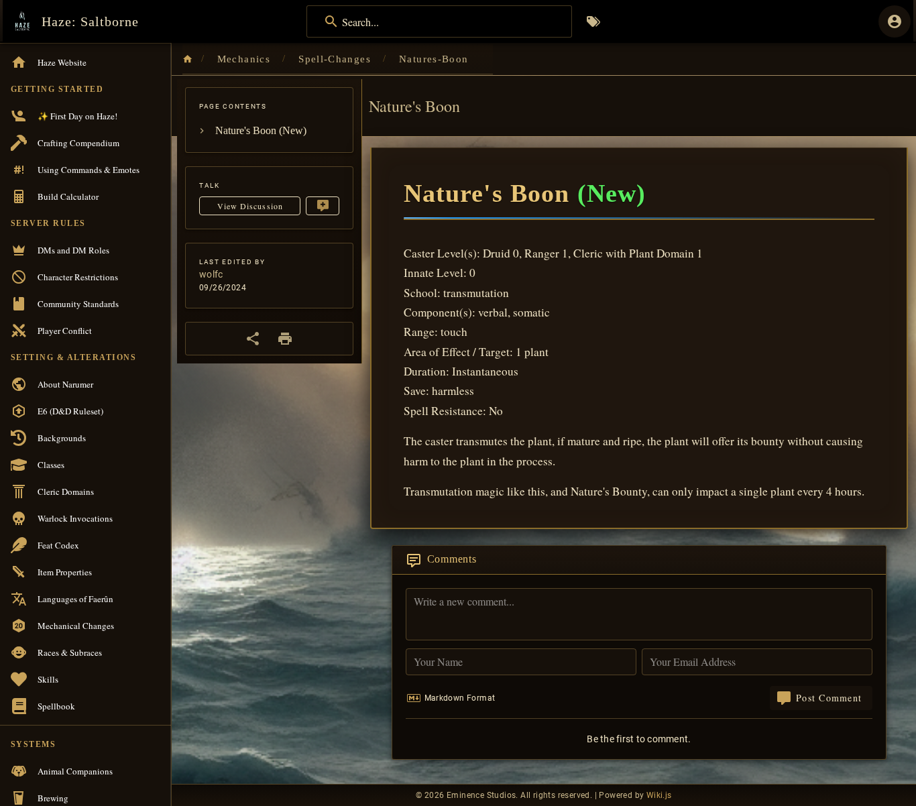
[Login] (894, 21)
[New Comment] (322, 205)
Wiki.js (659, 795)
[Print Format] (285, 339)
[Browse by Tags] (593, 21)
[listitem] (269, 130)
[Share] (253, 339)
